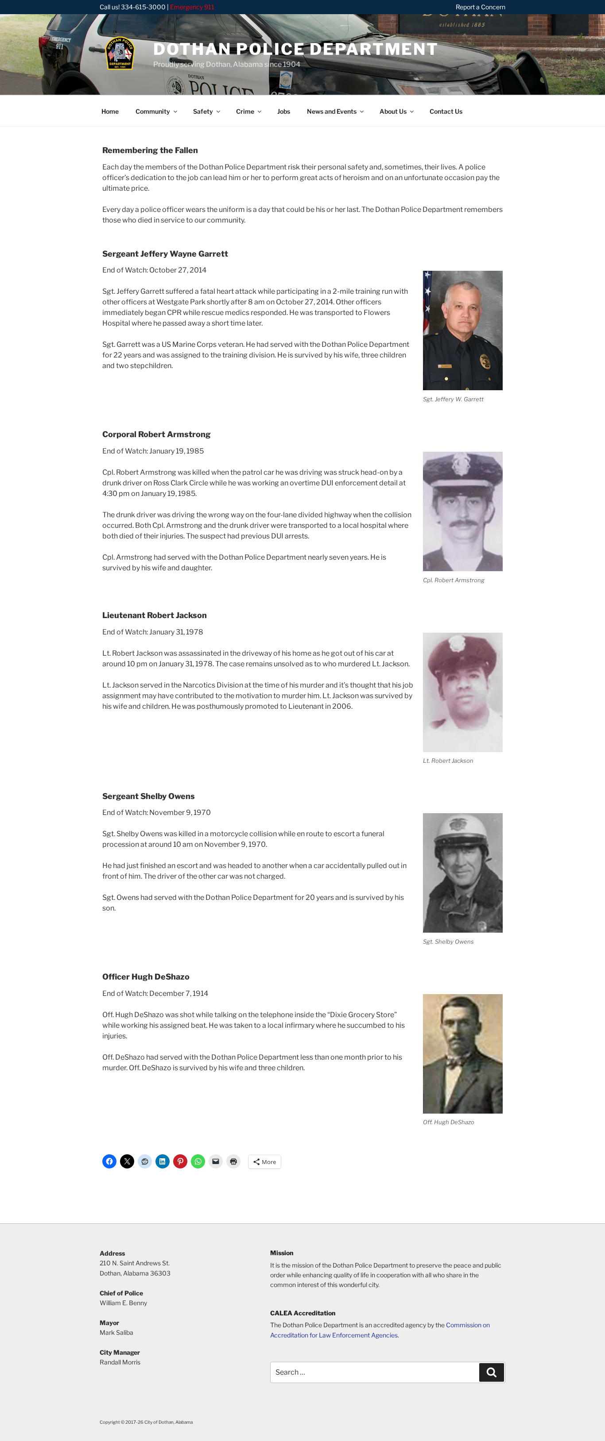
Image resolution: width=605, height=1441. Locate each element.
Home (110, 111)
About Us (393, 111)
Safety (203, 111)
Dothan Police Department (296, 49)
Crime (245, 111)
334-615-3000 (143, 7)
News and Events (332, 111)
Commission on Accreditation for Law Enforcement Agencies (380, 1329)
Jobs (283, 111)
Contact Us (446, 111)
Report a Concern (480, 7)
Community (153, 111)
